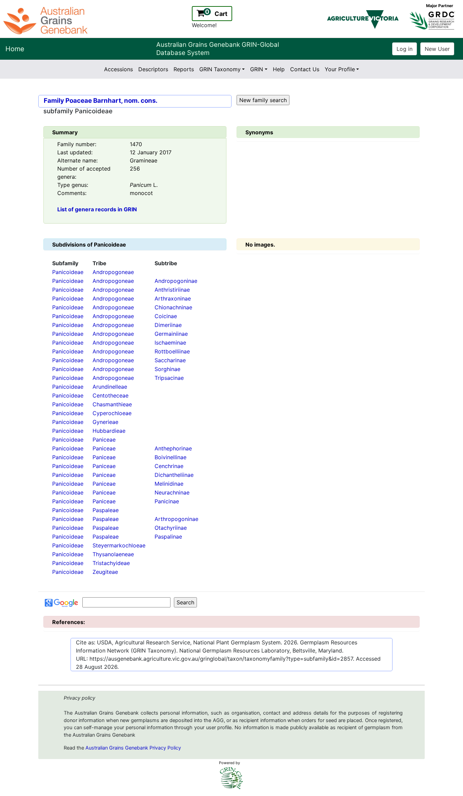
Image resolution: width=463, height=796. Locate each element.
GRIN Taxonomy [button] (220, 69)
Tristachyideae (111, 563)
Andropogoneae (113, 272)
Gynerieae (105, 422)
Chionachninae (173, 307)
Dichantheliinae (174, 474)
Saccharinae (170, 360)
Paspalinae (168, 536)
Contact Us (304, 69)
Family (54, 100)
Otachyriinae (171, 527)
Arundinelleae (110, 386)
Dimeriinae (168, 325)
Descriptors (153, 69)
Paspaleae (106, 510)
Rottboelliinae (172, 351)
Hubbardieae (109, 430)
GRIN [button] (256, 69)
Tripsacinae (169, 377)
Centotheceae (110, 395)
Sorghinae (167, 369)
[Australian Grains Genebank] (46, 20)
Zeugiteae (105, 571)
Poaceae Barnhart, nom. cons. (111, 100)
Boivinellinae (170, 457)
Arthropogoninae (176, 519)
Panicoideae (67, 272)
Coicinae (166, 316)
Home (14, 49)
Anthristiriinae (172, 289)
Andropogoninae (176, 280)
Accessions (118, 69)
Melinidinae (169, 483)
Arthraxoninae (173, 298)
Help (279, 69)
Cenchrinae (169, 466)
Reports (184, 69)
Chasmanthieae (112, 404)
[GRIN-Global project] (231, 778)
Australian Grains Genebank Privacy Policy (133, 748)
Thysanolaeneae (113, 554)
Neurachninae (172, 492)
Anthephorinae (173, 448)
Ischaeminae (170, 342)
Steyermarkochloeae (119, 545)
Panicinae (167, 501)
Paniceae (104, 439)
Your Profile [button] (340, 69)
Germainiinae (171, 333)
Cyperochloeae (112, 413)
